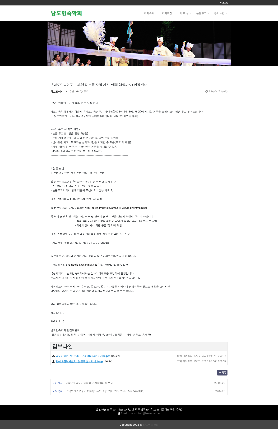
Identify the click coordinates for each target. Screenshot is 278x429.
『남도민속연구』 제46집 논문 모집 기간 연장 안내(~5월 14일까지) (105, 391)
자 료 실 (184, 13)
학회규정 (167, 13)
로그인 (225, 3)
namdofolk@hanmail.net (82, 264)
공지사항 (219, 13)
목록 (223, 372)
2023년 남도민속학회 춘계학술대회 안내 (89, 382)
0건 (71, 91)
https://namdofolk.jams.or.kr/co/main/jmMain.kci (117, 207)
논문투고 (201, 13)
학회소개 (149, 13)
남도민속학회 (150, 424)
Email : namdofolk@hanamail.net (141, 413)
